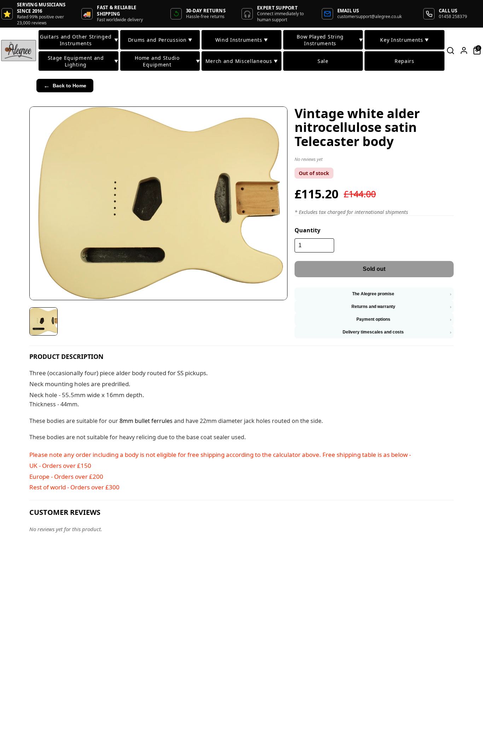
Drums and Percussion (160, 39)
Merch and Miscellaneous (241, 61)
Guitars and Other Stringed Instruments (79, 40)
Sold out (374, 269)
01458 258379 (453, 16)
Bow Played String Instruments (330, 40)
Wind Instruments (241, 39)
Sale (323, 61)
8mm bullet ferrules (146, 421)
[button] (374, 160)
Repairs (404, 61)
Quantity (307, 230)
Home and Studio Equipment (167, 61)
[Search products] (450, 50)
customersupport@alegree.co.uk (369, 16)
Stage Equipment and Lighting (83, 61)
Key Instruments (404, 39)
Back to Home (64, 85)
